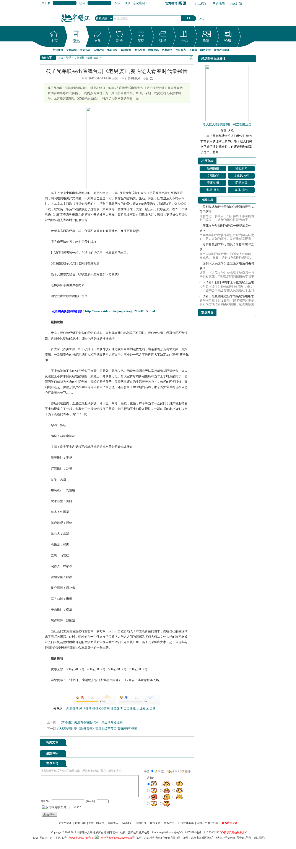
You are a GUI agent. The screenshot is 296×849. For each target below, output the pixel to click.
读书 (162, 41)
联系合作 (80, 822)
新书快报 (140, 49)
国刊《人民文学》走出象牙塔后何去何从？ (227, 266)
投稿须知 (127, 822)
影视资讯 (153, 49)
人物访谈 (99, 49)
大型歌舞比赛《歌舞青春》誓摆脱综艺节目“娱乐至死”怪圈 (98, 728)
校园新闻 (241, 168)
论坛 (227, 41)
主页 (54, 41)
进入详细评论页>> (181, 754)
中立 (161, 771)
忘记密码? (139, 3)
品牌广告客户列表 (207, 822)
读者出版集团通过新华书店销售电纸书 (228, 296)
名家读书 (167, 49)
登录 (118, 3)
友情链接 (141, 822)
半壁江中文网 (84, 832)
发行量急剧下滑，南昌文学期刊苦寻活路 (227, 247)
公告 (201, 19)
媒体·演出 (93, 57)
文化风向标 (241, 175)
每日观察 (112, 49)
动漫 (119, 41)
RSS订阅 (236, 3)
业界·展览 (213, 190)
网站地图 (219, 3)
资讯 (76, 41)
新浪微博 (180, 3)
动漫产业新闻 (221, 49)
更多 (153, 708)
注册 (128, 3)
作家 (206, 41)
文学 (97, 41)
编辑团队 (113, 822)
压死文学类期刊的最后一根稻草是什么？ (225, 228)
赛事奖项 (213, 182)
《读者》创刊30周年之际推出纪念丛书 (228, 282)
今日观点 (181, 49)
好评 (174, 771)
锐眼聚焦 (126, 49)
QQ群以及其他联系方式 (233, 832)
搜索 (188, 18)
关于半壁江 (65, 822)
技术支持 (155, 822)
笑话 (141, 41)
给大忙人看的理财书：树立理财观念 (227, 124)
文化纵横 (71, 49)
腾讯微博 (184, 3)
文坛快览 (213, 175)
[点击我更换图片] (54, 807)
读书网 (108, 832)
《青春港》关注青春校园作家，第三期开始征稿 (91, 722)
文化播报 (58, 49)
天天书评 (85, 49)
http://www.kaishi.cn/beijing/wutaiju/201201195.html (120, 311)
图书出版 (241, 182)
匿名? (77, 807)
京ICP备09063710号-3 (81, 837)
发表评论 (49, 814)
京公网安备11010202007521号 (118, 837)
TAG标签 (201, 3)
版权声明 (169, 822)
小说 (184, 41)
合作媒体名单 (186, 822)
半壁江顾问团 (96, 822)
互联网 (193, 49)
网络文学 (205, 49)
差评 (188, 771)
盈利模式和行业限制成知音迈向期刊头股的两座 (227, 209)
